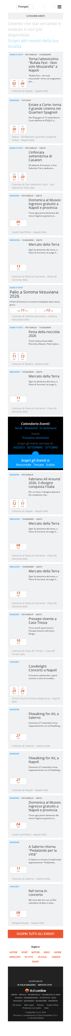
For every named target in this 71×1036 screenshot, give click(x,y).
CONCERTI (14, 662)
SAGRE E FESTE (16, 54)
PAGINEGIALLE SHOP (51, 995)
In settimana (48, 428)
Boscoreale (23, 465)
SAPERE (57, 952)
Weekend (30, 428)
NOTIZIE (13, 952)
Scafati (50, 465)
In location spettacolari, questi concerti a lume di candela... (43, 677)
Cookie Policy (53, 1005)
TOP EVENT (26, 100)
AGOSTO (19, 447)
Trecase (38, 465)
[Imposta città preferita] (12, 6)
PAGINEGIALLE (34, 995)
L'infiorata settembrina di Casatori (40, 156)
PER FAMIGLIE (31, 54)
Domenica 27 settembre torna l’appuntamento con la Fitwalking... (45, 724)
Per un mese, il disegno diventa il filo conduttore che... (44, 493)
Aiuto (46, 1008)
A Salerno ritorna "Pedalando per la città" (43, 850)
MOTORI (35, 952)
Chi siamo (17, 1005)
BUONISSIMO (41, 1001)
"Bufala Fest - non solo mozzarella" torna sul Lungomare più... (45, 78)
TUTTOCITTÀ (44, 998)
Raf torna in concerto (38, 892)
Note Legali (29, 1005)
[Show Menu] (59, 7)
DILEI (54, 998)
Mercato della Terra (44, 244)
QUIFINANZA (29, 1001)
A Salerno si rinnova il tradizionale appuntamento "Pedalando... (45, 861)
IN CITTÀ (29, 956)
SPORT (24, 952)
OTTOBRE (51, 447)
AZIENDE (56, 956)
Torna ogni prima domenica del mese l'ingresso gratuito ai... (44, 214)
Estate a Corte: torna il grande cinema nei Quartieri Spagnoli (45, 108)
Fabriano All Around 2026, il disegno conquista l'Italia (44, 483)
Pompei (23, 6)
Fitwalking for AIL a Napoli (44, 760)
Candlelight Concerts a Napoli (43, 668)
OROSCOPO (15, 956)
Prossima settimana (35, 438)
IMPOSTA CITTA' (45, 984)
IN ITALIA (42, 956)
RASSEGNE (14, 100)
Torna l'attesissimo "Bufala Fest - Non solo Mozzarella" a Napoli (43, 64)
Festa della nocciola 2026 (44, 333)
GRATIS (42, 148)
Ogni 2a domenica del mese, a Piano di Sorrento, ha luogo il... (43, 251)
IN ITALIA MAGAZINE (26, 984)
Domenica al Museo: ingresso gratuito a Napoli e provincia (45, 204)
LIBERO (14, 995)
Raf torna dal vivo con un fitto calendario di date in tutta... (42, 901)
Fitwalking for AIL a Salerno (44, 715)
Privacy (40, 1005)
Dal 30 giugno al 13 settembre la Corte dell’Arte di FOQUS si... (44, 119)
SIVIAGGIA (17, 1001)
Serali (18, 428)
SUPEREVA (53, 1001)
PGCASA (18, 998)
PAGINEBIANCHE (31, 998)
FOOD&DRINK (45, 54)
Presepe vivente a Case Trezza (43, 620)
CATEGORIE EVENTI (35, 16)
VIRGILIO (22, 995)
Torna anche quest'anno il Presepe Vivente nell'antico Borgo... (41, 630)
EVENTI (35, 961)
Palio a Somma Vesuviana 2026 (34, 294)
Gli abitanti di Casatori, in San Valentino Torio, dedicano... (43, 167)
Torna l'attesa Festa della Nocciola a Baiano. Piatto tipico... (44, 342)
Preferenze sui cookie (32, 1008)
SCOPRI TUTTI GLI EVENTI (35, 934)
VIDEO (47, 952)
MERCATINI (15, 240)
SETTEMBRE (35, 447)
